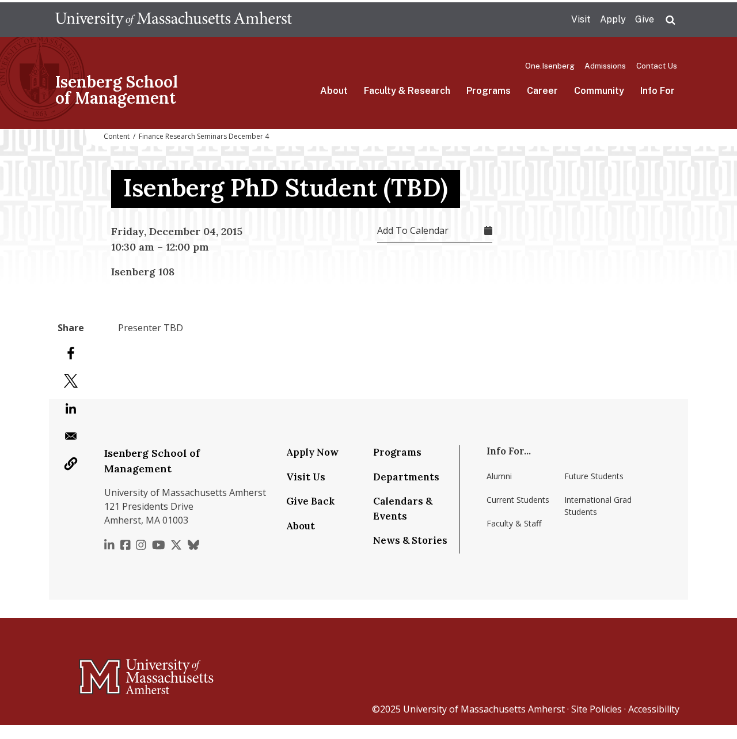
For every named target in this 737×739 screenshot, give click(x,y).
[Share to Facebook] (71, 353)
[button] (71, 463)
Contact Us (656, 65)
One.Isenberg (550, 65)
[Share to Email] (71, 436)
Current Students (518, 499)
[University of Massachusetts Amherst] (101, 671)
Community (599, 90)
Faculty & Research (407, 90)
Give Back (310, 501)
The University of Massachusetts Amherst (173, 19)
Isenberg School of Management (116, 89)
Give (644, 19)
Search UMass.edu (670, 20)
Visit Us (305, 477)
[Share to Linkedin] (71, 408)
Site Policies (596, 709)
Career (542, 90)
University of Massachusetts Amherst (484, 709)
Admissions (605, 65)
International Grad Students (598, 505)
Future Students (594, 476)
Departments (406, 477)
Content (117, 136)
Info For (657, 90)
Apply (613, 19)
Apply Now (312, 452)
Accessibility (653, 709)
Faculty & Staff (514, 523)
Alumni (499, 476)
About (334, 90)
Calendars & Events (402, 508)
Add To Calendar (413, 230)
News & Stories (410, 540)
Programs (488, 90)
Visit (581, 19)
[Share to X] (71, 381)
